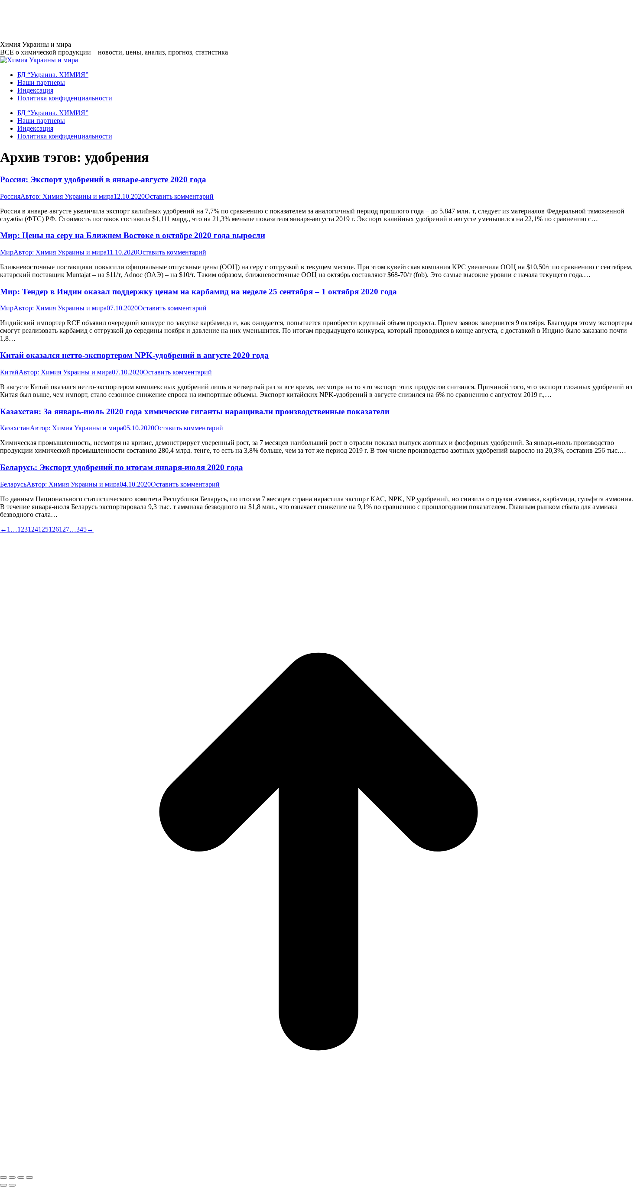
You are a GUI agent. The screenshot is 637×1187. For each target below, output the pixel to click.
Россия (10, 196)
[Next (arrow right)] (12, 1185)
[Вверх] (318, 1167)
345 (81, 529)
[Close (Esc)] (3, 1177)
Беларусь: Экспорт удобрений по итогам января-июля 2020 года (121, 467)
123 (22, 529)
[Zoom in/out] (29, 1177)
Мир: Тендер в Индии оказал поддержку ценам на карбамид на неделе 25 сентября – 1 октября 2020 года (198, 291)
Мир (6, 252)
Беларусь (13, 484)
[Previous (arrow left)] (3, 1185)
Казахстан (15, 428)
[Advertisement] (157, 19)
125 (43, 529)
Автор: (67, 196)
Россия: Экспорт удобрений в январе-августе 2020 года (103, 179)
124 (33, 529)
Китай (9, 372)
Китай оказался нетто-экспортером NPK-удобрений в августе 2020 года (134, 355)
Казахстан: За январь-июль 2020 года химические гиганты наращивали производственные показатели (195, 411)
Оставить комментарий (179, 196)
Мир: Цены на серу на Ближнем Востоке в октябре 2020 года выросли (132, 235)
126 (54, 529)
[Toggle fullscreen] (20, 1177)
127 (64, 529)
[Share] (12, 1177)
